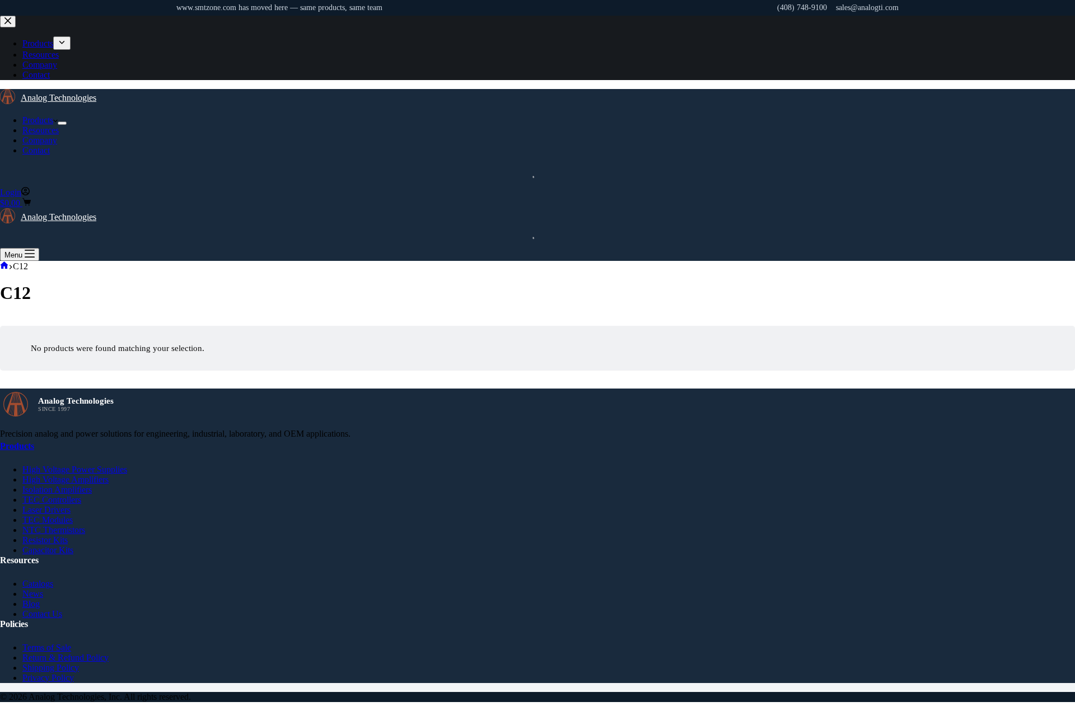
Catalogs (37, 583)
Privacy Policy (48, 677)
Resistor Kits (45, 540)
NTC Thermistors (53, 530)
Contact (36, 150)
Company (39, 140)
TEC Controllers (51, 499)
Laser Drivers (46, 509)
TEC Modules (47, 520)
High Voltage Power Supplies (74, 469)
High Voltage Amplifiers (65, 479)
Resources (40, 130)
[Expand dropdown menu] (62, 123)
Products (37, 120)
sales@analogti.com (867, 7)
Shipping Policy (50, 667)
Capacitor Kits (47, 550)
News (32, 593)
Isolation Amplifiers (57, 489)
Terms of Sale (46, 647)
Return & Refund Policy (65, 657)
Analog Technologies (58, 97)
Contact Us (42, 614)
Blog (31, 604)
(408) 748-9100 (802, 7)
